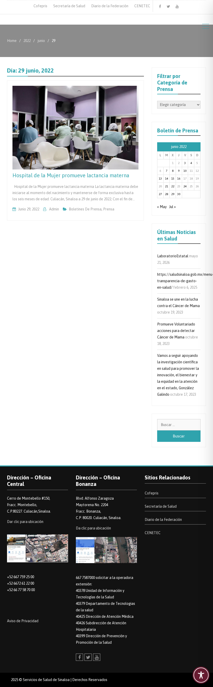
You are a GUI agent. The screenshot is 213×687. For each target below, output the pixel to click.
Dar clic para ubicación (25, 522)
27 (160, 194)
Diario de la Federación (109, 6)
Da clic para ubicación (93, 528)
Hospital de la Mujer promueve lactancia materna (70, 175)
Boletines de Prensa (85, 209)
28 (166, 194)
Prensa (108, 209)
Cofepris (40, 6)
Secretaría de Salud (69, 6)
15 (172, 178)
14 (166, 178)
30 (178, 194)
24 (185, 186)
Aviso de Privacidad (22, 621)
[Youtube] (177, 6)
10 (185, 171)
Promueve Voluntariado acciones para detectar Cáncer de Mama (176, 330)
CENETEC (142, 6)
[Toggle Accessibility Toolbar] (201, 675)
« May (162, 207)
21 (166, 186)
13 (160, 178)
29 (172, 194)
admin (54, 209)
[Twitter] (168, 6)
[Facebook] (160, 6)
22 (172, 186)
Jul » (172, 207)
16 (178, 178)
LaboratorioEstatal (172, 256)
